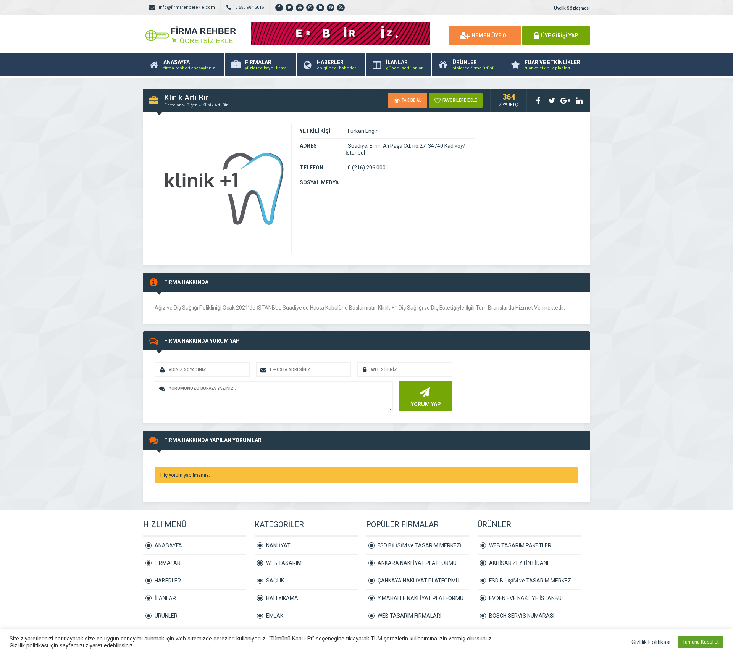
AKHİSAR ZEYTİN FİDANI (518, 563)
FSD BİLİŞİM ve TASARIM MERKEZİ (531, 581)
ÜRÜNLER (166, 616)
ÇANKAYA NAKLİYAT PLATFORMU (418, 581)
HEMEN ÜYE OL (490, 35)
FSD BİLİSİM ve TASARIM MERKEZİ (420, 545)
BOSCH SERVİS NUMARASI (521, 616)
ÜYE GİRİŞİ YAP (559, 35)
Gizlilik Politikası (650, 642)
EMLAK (274, 616)
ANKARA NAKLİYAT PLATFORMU (417, 563)
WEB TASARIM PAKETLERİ (521, 545)
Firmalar (172, 105)
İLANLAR (165, 598)
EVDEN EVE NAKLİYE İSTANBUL (526, 598)
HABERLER (168, 581)
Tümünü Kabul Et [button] (701, 642)
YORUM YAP (426, 404)
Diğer (191, 105)
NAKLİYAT (278, 545)
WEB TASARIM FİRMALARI (409, 616)
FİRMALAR (168, 563)
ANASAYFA (168, 545)
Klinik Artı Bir (215, 105)
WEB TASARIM (284, 563)
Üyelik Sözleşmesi (572, 8)
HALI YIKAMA (282, 598)
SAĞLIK (275, 581)
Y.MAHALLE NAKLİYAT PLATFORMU (420, 598)
